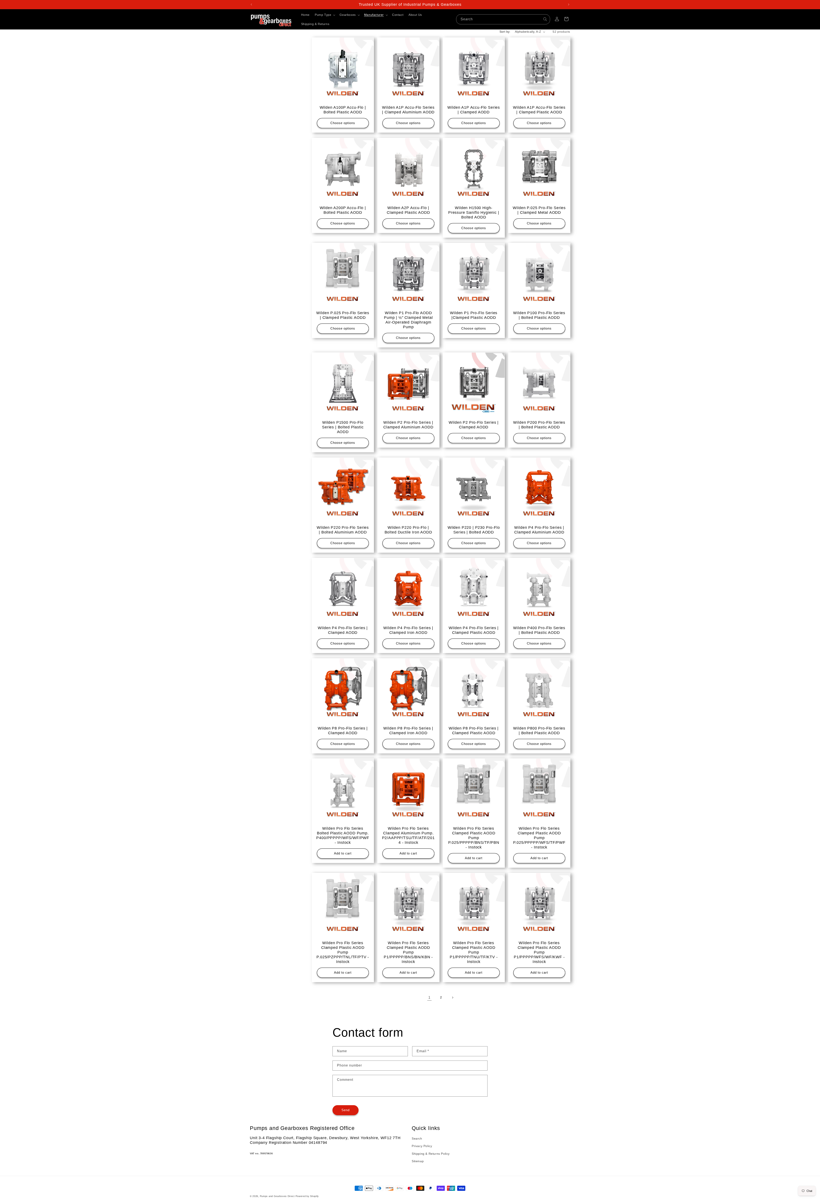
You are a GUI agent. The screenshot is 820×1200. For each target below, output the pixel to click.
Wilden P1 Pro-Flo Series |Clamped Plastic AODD (473, 315)
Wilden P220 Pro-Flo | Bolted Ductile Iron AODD (408, 529)
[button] (324, 14)
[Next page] (452, 997)
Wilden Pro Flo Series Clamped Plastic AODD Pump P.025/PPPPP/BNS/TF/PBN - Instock (473, 837)
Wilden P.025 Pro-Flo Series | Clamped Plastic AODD (342, 315)
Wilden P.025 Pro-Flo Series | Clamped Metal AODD (539, 209)
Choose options (342, 123)
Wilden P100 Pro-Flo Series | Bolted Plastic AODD (539, 315)
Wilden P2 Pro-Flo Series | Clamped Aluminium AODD (408, 424)
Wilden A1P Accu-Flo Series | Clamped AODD (473, 109)
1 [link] (429, 997)
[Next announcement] (568, 4)
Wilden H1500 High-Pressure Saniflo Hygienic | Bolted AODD (473, 212)
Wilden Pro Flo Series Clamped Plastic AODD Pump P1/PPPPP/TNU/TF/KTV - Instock (474, 952)
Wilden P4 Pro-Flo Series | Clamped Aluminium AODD (539, 529)
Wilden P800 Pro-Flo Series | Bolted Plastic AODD (539, 730)
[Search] (545, 19)
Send (345, 1110)
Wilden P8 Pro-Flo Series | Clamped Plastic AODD (474, 730)
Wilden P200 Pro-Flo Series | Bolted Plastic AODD (539, 424)
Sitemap (418, 1161)
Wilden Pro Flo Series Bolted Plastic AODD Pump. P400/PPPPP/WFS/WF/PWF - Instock (342, 835)
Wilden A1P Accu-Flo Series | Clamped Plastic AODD (539, 109)
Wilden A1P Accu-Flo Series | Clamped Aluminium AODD (408, 109)
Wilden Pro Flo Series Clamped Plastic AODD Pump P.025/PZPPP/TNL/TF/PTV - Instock (342, 952)
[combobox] (503, 19)
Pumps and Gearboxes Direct (277, 1196)
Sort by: (505, 31)
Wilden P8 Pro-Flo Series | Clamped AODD (343, 730)
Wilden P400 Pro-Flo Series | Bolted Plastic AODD (539, 630)
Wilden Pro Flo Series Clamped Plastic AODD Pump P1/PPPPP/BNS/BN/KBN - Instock (408, 952)
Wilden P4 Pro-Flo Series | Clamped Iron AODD (408, 630)
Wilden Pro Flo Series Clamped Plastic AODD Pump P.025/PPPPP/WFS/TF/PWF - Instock (539, 837)
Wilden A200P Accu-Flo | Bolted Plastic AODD (343, 209)
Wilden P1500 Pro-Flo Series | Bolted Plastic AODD (342, 427)
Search (417, 1138)
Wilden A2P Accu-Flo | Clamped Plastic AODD (408, 209)
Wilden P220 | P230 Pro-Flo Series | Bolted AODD (474, 529)
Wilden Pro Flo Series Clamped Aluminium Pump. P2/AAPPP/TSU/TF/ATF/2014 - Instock (408, 835)
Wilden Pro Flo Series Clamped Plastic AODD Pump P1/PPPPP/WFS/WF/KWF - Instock (539, 952)
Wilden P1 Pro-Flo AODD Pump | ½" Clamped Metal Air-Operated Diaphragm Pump (408, 320)
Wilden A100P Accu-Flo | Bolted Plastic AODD (343, 109)
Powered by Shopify (307, 1196)
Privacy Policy (422, 1146)
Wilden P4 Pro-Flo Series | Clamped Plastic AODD (474, 630)
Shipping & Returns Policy (431, 1153)
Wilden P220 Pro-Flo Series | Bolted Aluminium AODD (343, 529)
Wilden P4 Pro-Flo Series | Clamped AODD (343, 630)
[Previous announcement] (251, 4)
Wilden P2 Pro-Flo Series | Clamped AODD (474, 424)
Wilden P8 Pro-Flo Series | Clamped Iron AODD (408, 730)
